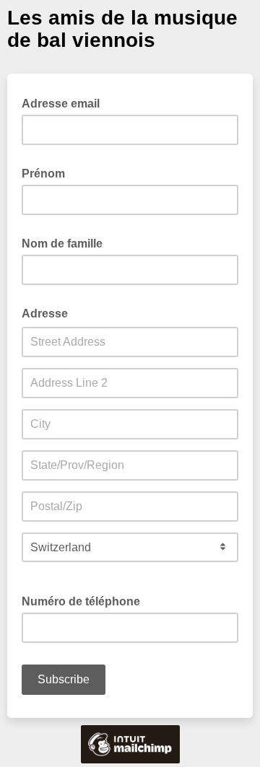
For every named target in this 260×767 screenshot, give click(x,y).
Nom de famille (66, 242)
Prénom (48, 172)
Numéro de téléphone (85, 600)
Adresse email (65, 102)
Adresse (49, 312)
